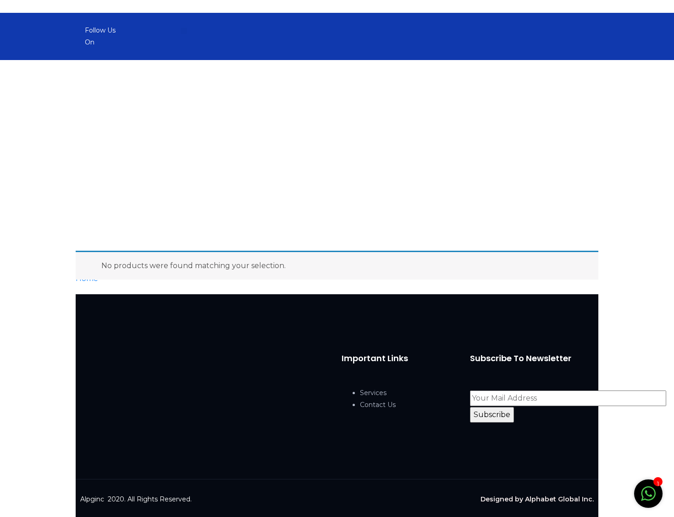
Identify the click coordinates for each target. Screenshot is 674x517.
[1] (648, 493)
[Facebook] (142, 31)
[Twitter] (156, 31)
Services (373, 393)
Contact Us (378, 405)
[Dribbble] (184, 31)
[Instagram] (170, 31)
